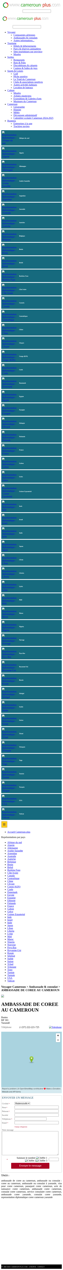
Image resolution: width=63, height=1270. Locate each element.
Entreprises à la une (22, 123)
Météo (16, 112)
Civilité (5, 1103)
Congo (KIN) (13, 886)
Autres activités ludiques (25, 84)
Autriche (11, 859)
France (10, 906)
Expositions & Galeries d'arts (27, 98)
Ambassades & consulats (25, 37)
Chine (10, 881)
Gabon (10, 908)
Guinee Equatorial (16, 914)
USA (9, 978)
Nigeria (11, 942)
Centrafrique (13, 878)
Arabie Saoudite (15, 850)
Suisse (10, 961)
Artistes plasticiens (22, 96)
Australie (11, 856)
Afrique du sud (14, 842)
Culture (11, 90)
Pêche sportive (20, 76)
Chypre (11, 884)
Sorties (10, 57)
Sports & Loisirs (15, 71)
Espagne (11, 897)
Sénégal (11, 956)
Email (4, 1123)
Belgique (11, 861)
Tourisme (11, 43)
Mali (9, 936)
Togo (9, 969)
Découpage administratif (25, 115)
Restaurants (19, 60)
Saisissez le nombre (26, 1158)
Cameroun (12, 104)
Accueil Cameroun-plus (18, 832)
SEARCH (17, 11)
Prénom (5, 1111)
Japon (10, 925)
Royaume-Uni (14, 950)
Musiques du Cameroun (25, 101)
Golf (15, 73)
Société (5, 1115)
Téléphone (6, 1119)
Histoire (17, 109)
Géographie (19, 107)
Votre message (8, 1130)
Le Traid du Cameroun (24, 79)
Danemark (12, 892)
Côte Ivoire (12, 873)
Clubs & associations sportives (28, 82)
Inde (9, 917)
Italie (9, 922)
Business (11, 120)
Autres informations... (23, 40)
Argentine (12, 853)
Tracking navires (21, 126)
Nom (4, 1107)
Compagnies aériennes (24, 35)
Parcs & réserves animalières (27, 49)
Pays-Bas (11, 947)
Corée (10, 889)
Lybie (10, 933)
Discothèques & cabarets (25, 65)
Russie (10, 953)
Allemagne (12, 848)
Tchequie (11, 967)
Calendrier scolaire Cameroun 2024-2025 (33, 118)
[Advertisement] (31, 1232)
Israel (10, 920)
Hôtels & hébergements (24, 46)
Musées (17, 54)
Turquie (11, 975)
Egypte (10, 895)
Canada (11, 875)
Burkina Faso (13, 870)
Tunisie (10, 972)
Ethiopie (11, 900)
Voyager (11, 32)
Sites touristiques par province (27, 51)
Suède (10, 958)
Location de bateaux (23, 87)
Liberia (10, 931)
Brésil (10, 867)
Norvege (11, 944)
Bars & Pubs (19, 62)
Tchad (10, 964)
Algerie (11, 845)
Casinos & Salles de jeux (25, 68)
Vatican (11, 980)
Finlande (11, 903)
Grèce (10, 911)
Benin (10, 864)
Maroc (10, 939)
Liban (10, 928)
